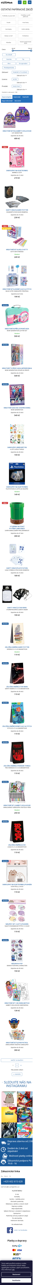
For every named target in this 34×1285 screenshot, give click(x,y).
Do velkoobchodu (17, 1224)
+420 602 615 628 (13, 1181)
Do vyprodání (23, 63)
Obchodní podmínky (17, 1201)
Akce (9, 63)
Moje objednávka (17, 1208)
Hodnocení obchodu (17, 1220)
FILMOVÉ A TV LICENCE (20, 72)
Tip (23, 59)
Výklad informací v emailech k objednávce (17, 1211)
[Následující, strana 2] (17, 1065)
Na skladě (9, 55)
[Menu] (30, 2)
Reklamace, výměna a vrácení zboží (17, 1204)
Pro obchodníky (17, 1218)
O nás (17, 1194)
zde (13, 1270)
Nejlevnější (17, 97)
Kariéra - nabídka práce (17, 1199)
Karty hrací (16, 86)
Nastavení (16, 1274)
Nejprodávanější (7, 101)
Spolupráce (17, 1213)
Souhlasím (16, 1280)
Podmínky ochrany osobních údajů (17, 1216)
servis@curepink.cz (10, 1186)
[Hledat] (20, 2)
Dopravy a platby (17, 1206)
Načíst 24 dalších (17, 1060)
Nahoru (18, 1074)
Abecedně (18, 101)
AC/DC (15, 79)
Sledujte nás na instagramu (17, 1084)
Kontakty (17, 1197)
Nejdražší (25, 97)
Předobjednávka (9, 68)
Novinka (9, 59)
